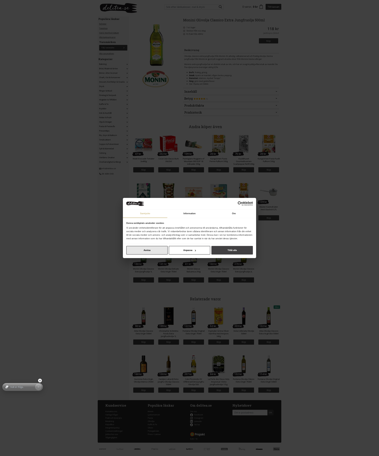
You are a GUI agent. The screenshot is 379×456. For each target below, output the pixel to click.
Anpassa (187, 250)
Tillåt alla (232, 250)
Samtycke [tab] (145, 213)
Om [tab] (234, 213)
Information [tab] (189, 213)
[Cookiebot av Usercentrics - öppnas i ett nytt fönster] (240, 203)
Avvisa (147, 250)
